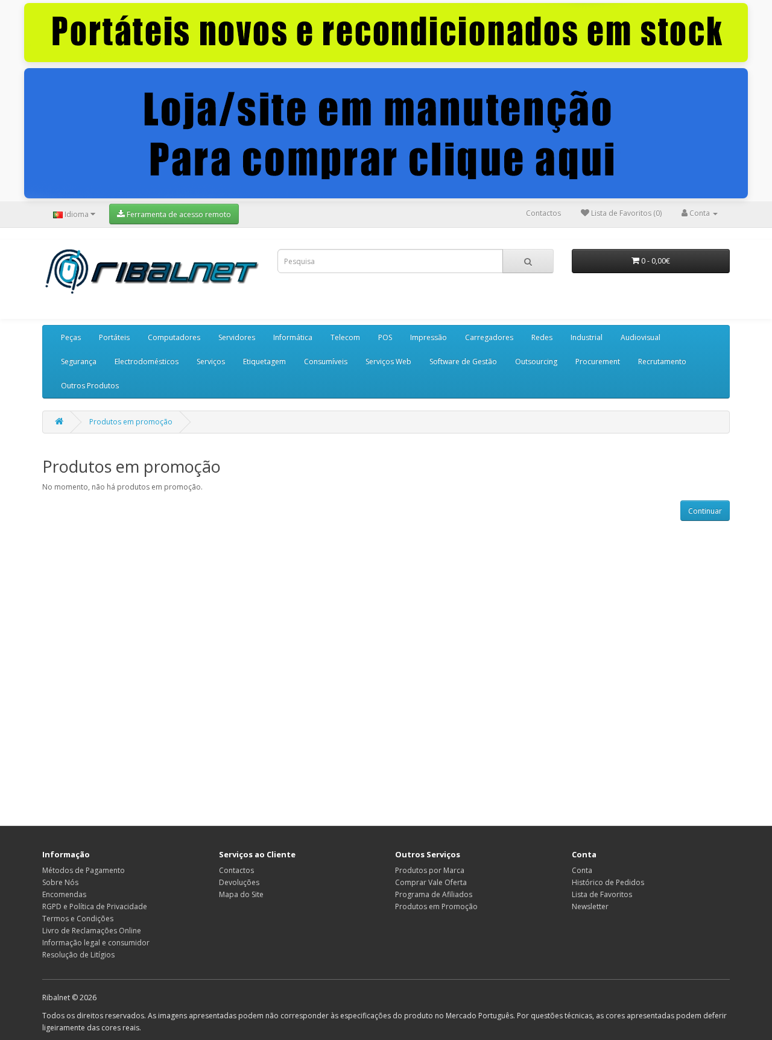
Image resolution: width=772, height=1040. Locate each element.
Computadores (174, 337)
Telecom (345, 337)
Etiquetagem (264, 361)
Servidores (236, 337)
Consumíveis (325, 361)
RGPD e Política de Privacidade (94, 906)
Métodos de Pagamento (83, 870)
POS (385, 337)
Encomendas (64, 894)
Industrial (587, 337)
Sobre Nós (60, 882)
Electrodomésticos (147, 361)
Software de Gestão (463, 361)
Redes (541, 337)
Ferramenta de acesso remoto (178, 214)
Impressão (428, 337)
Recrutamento (662, 361)
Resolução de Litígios (78, 955)
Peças (71, 337)
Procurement (597, 361)
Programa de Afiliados (433, 894)
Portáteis (114, 337)
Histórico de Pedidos (608, 882)
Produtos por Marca (429, 870)
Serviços (211, 361)
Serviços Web (388, 361)
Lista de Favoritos (602, 894)
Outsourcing (536, 361)
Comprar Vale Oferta (431, 882)
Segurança (78, 361)
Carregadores (489, 337)
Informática (292, 337)
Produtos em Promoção (436, 906)
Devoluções (239, 882)
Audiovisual (640, 337)
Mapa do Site (241, 894)
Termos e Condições (77, 918)
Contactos (543, 213)
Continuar (705, 511)
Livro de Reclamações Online (91, 930)
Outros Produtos (90, 385)
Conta (582, 870)
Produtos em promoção (130, 422)
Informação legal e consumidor (96, 943)
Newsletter (590, 906)
